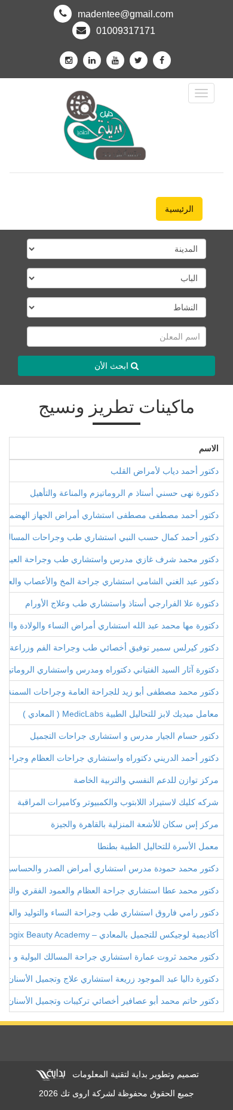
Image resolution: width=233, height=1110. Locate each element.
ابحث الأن (112, 366)
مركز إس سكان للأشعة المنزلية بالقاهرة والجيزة (135, 824)
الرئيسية (179, 209)
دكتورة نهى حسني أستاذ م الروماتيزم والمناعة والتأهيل (124, 493)
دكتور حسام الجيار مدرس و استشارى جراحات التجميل (124, 736)
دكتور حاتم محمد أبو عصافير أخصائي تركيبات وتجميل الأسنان (113, 1001)
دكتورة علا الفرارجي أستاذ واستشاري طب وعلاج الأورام (122, 603)
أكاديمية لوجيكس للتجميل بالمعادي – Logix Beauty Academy (111, 934)
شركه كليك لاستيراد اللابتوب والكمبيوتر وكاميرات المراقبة (118, 802)
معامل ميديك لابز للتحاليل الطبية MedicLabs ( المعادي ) (121, 714)
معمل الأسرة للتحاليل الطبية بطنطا (158, 846)
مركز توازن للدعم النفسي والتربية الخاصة (146, 780)
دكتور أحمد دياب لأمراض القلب (165, 471)
